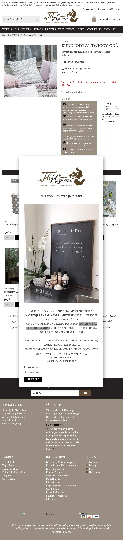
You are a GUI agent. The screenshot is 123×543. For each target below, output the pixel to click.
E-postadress (32, 367)
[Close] (103, 156)
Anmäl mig (33, 379)
